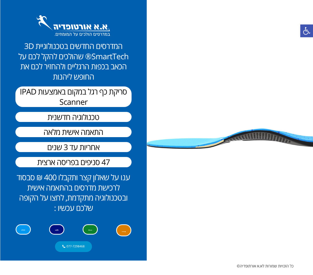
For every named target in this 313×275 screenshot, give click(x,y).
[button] (306, 30)
